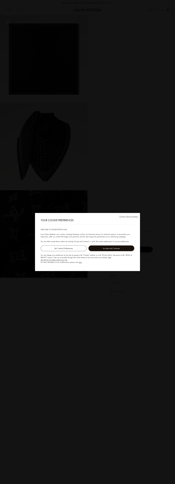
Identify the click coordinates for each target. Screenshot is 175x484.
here (80, 262)
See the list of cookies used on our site (54, 260)
